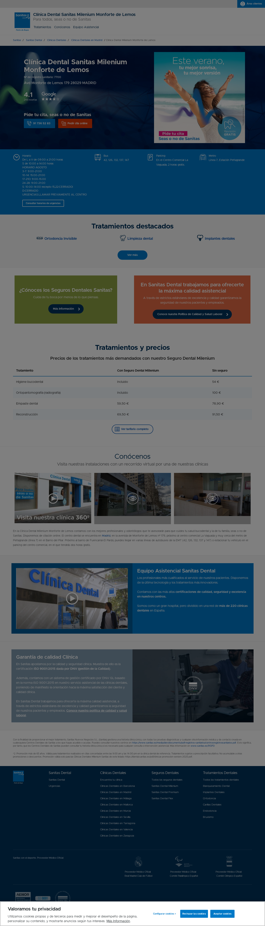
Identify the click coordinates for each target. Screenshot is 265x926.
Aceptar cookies (222, 914)
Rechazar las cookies (194, 914)
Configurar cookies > (164, 914)
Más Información (118, 921)
